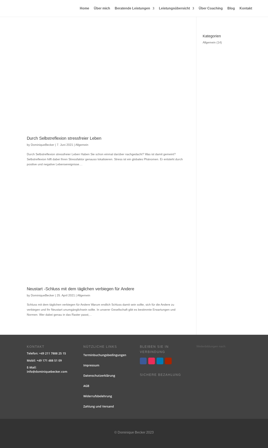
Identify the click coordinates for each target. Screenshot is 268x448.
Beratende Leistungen (132, 8)
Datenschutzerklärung (99, 376)
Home (84, 8)
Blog (231, 8)
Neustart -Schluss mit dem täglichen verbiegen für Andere (80, 289)
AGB (86, 386)
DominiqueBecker (42, 144)
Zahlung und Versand (98, 406)
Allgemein (81, 144)
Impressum (91, 365)
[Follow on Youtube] (168, 361)
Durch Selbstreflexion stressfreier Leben (64, 138)
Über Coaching (211, 8)
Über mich (102, 8)
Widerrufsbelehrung (97, 396)
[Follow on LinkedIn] (160, 361)
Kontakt (246, 8)
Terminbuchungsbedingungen (104, 355)
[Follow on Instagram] (151, 361)
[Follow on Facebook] (143, 361)
